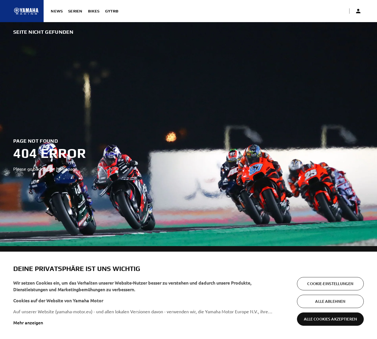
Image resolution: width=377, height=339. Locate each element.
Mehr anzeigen (28, 322)
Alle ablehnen (330, 301)
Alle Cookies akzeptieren (330, 319)
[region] (188, 295)
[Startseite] (26, 11)
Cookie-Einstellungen (330, 283)
